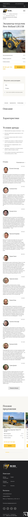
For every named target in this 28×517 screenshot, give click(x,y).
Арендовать (20, 67)
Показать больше (14, 388)
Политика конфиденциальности (9, 503)
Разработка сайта (6, 514)
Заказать (10, 445)
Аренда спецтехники (13, 13)
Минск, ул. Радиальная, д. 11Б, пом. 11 (11, 498)
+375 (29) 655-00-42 (19, 3)
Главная (4, 13)
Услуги (4, 485)
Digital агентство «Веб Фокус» (11, 515)
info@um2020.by (6, 3)
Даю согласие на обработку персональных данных (14, 92)
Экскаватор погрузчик (10, 15)
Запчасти (12, 481)
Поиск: (4, 6)
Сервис (12, 477)
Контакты (12, 485)
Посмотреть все (20, 162)
